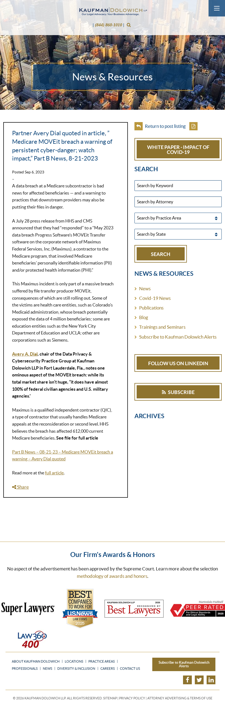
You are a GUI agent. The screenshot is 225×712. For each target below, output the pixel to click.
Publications (151, 307)
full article (54, 472)
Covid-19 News (155, 298)
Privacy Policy (132, 698)
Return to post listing (165, 126)
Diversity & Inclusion (76, 668)
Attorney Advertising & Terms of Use (179, 698)
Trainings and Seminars (162, 327)
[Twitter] (199, 680)
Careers (107, 668)
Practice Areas (101, 661)
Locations (74, 661)
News (145, 288)
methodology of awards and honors (112, 576)
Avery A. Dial (25, 353)
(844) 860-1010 (108, 24)
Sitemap (110, 698)
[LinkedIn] (211, 680)
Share (22, 486)
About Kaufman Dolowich (36, 661)
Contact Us (130, 668)
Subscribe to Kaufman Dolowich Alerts (177, 336)
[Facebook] (187, 680)
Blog (143, 317)
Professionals (25, 668)
